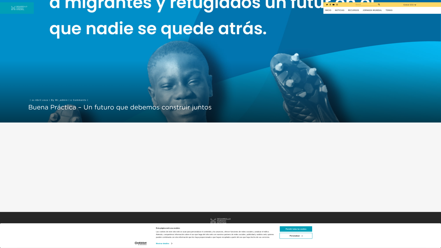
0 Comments (78, 100)
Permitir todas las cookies (296, 229)
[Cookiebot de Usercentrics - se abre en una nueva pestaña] (141, 243)
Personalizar (295, 236)
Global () (408, 5)
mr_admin (61, 100)
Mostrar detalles (162, 243)
